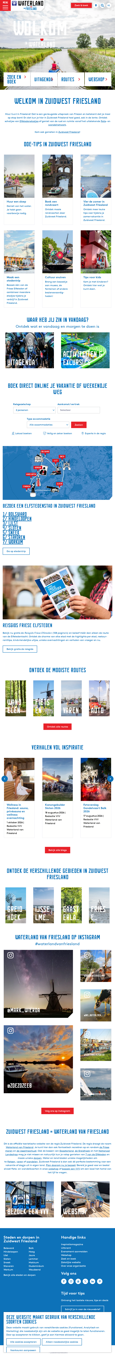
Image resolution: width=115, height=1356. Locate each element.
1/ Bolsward (15, 514)
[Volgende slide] (110, 779)
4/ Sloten (12, 528)
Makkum (34, 1262)
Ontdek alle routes (57, 726)
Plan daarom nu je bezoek (61, 1165)
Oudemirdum (36, 1266)
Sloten (7, 1258)
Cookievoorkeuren (59, 1352)
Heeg (32, 1251)
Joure (32, 1255)
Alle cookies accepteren (23, 1341)
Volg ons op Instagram (57, 1111)
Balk (31, 1248)
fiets (103, 121)
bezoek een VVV (71, 1168)
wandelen (32, 1161)
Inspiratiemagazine (72, 1244)
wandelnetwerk (57, 124)
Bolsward (9, 1248)
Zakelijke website (71, 1262)
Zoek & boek (81, 5)
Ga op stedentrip (16, 551)
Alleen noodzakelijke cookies (62, 1341)
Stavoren (9, 1266)
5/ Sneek (11, 532)
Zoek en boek (68, 1258)
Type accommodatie (38, 418)
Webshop (66, 1255)
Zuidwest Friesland (69, 132)
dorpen (38, 1158)
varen (20, 1161)
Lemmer (33, 1258)
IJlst (6, 1255)
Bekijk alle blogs (58, 850)
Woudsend (35, 1269)
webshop (53, 1168)
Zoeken (79, 424)
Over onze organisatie (73, 1265)
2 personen (22, 410)
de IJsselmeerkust (27, 1150)
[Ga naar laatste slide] (4, 779)
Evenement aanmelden (74, 1251)
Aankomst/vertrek (69, 404)
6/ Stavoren (14, 537)
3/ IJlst (10, 523)
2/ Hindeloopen (17, 519)
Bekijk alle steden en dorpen (20, 1275)
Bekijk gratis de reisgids (20, 649)
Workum (8, 1269)
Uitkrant (66, 1248)
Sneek (7, 1262)
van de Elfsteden (96, 1154)
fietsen (11, 1161)
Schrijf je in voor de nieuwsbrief (82, 1309)
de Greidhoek (82, 1150)
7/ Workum (13, 542)
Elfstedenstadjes (29, 121)
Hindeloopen (11, 1251)
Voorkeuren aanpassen (23, 1350)
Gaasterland (66, 1150)
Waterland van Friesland (19, 1147)
